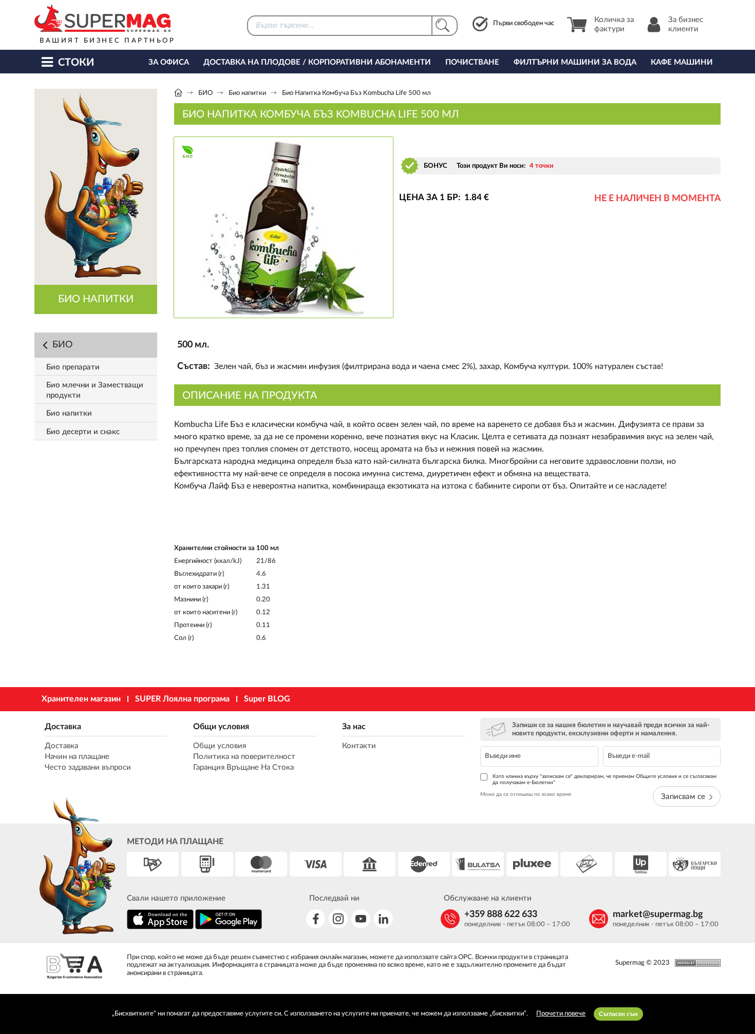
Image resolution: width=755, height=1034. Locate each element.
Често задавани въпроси (88, 767)
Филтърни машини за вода (575, 62)
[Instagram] (338, 918)
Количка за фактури (614, 24)
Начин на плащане (77, 756)
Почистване (472, 62)
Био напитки (247, 93)
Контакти (359, 746)
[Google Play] (228, 927)
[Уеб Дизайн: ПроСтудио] (695, 963)
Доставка (63, 727)
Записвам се (683, 797)
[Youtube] (360, 918)
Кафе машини (682, 62)
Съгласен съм (618, 1014)
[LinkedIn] (383, 918)
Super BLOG (267, 699)
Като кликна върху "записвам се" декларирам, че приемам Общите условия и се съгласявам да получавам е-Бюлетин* (604, 779)
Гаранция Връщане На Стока (243, 767)
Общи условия (221, 727)
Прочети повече (561, 1013)
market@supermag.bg (658, 914)
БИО (205, 93)
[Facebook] (315, 918)
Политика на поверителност (244, 756)
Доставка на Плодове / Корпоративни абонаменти (317, 62)
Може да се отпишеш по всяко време (525, 794)
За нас (354, 727)
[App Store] (160, 927)
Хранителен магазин (81, 699)
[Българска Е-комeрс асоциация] (74, 967)
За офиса (168, 62)
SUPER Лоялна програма (182, 699)
